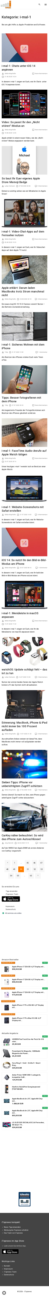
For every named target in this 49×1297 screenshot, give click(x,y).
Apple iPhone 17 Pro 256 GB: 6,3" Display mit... (28, 1006)
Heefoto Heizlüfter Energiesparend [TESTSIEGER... (26, 1088)
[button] (4, 1293)
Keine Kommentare (41, 73)
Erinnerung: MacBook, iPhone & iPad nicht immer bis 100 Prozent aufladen (24, 726)
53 (42, 869)
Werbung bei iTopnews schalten (16, 1230)
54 (11, 876)
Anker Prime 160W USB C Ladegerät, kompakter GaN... (26, 1076)
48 (7, 869)
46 (34, 863)
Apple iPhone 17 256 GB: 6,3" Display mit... (28, 967)
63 (31, 876)
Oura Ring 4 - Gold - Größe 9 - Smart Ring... (26, 1064)
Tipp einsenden (11, 891)
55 (18, 876)
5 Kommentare (42, 186)
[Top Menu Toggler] (45, 4)
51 (28, 869)
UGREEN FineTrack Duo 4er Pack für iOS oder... (28, 1040)
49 (14, 869)
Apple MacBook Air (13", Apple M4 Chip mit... (27, 1112)
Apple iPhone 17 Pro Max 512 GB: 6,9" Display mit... (26, 1019)
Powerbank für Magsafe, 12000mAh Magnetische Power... (26, 1052)
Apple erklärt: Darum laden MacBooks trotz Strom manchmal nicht (23, 291)
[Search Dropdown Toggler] (39, 4)
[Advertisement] (19, 936)
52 (35, 869)
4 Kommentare (42, 299)
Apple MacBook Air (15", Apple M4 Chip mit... (27, 1100)
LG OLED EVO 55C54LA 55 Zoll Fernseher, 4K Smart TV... (28, 1124)
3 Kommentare (42, 677)
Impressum (10, 906)
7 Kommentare (42, 790)
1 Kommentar (42, 352)
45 (28, 863)
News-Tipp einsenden (12, 1227)
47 (41, 863)
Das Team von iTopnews (13, 1233)
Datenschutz (11, 909)
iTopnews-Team (12, 894)
